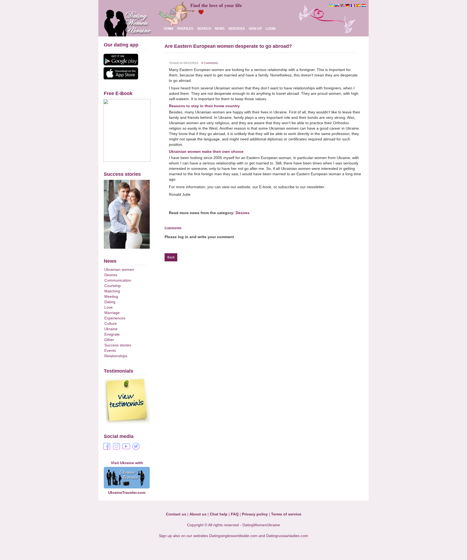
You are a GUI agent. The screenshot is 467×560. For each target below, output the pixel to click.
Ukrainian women (119, 269)
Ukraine (111, 329)
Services (236, 29)
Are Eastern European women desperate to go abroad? (228, 46)
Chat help (219, 514)
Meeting (111, 296)
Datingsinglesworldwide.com (233, 536)
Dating (109, 302)
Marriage (112, 313)
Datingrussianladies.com (287, 536)
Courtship (112, 286)
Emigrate (112, 334)
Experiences (114, 318)
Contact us (176, 514)
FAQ (235, 514)
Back (171, 257)
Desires (110, 275)
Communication (117, 280)
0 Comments (209, 63)
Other (109, 340)
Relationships (115, 356)
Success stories (117, 345)
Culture (110, 323)
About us (197, 514)
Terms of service (286, 514)
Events (110, 350)
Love (108, 307)
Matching (112, 291)
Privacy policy (255, 514)
